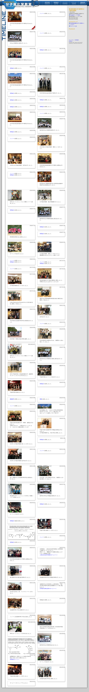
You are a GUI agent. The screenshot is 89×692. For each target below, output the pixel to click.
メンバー (42, 13)
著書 (41, 399)
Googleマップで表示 (75, 15)
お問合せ (70, 41)
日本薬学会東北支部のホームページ (48, 588)
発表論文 (42, 50)
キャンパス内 (73, 26)
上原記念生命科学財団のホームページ (48, 555)
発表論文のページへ (14, 659)
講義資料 (12, 399)
